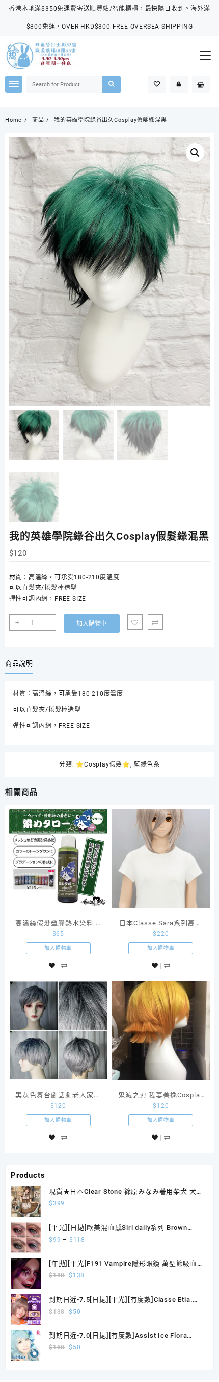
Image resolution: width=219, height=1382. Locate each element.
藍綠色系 (147, 764)
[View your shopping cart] (201, 84)
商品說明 (19, 663)
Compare (155, 622)
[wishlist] (52, 965)
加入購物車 (91, 623)
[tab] (21, 664)
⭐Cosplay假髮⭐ (103, 764)
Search (111, 84)
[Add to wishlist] (135, 622)
